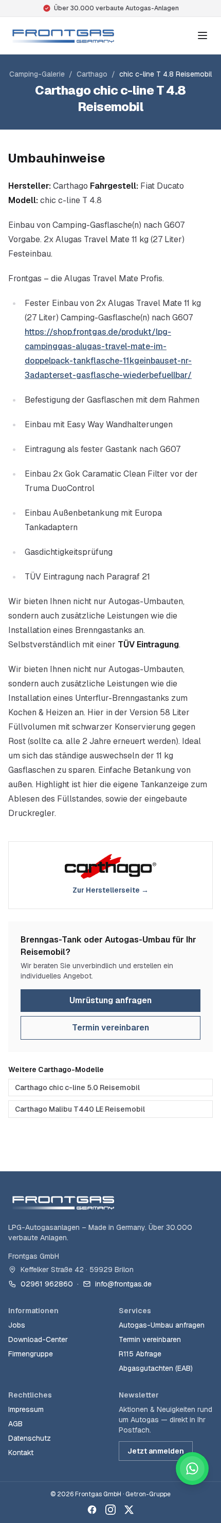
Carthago (92, 74)
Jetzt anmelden (155, 1451)
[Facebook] (92, 1509)
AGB (15, 1423)
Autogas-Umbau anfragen (162, 1325)
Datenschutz (29, 1438)
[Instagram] (110, 1509)
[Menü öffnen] (202, 35)
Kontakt (20, 1452)
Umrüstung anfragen (110, 1000)
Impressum (26, 1409)
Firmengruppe (30, 1353)
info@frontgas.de (123, 1284)
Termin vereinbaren (110, 1027)
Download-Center (38, 1339)
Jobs (16, 1325)
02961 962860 (47, 1284)
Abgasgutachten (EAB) (156, 1368)
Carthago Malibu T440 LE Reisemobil (80, 1109)
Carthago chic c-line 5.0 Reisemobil (77, 1087)
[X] (129, 1509)
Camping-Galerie (37, 74)
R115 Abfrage (140, 1353)
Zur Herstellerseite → (110, 890)
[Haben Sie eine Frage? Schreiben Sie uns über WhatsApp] (192, 1468)
